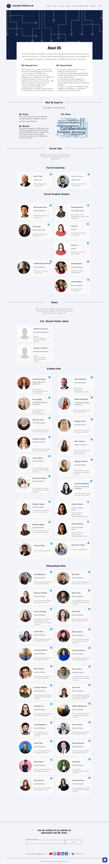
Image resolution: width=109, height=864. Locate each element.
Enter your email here (32, 839)
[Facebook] (66, 853)
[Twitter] (54, 853)
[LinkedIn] (62, 853)
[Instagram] (58, 853)
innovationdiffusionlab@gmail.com (36, 854)
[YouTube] (50, 853)
